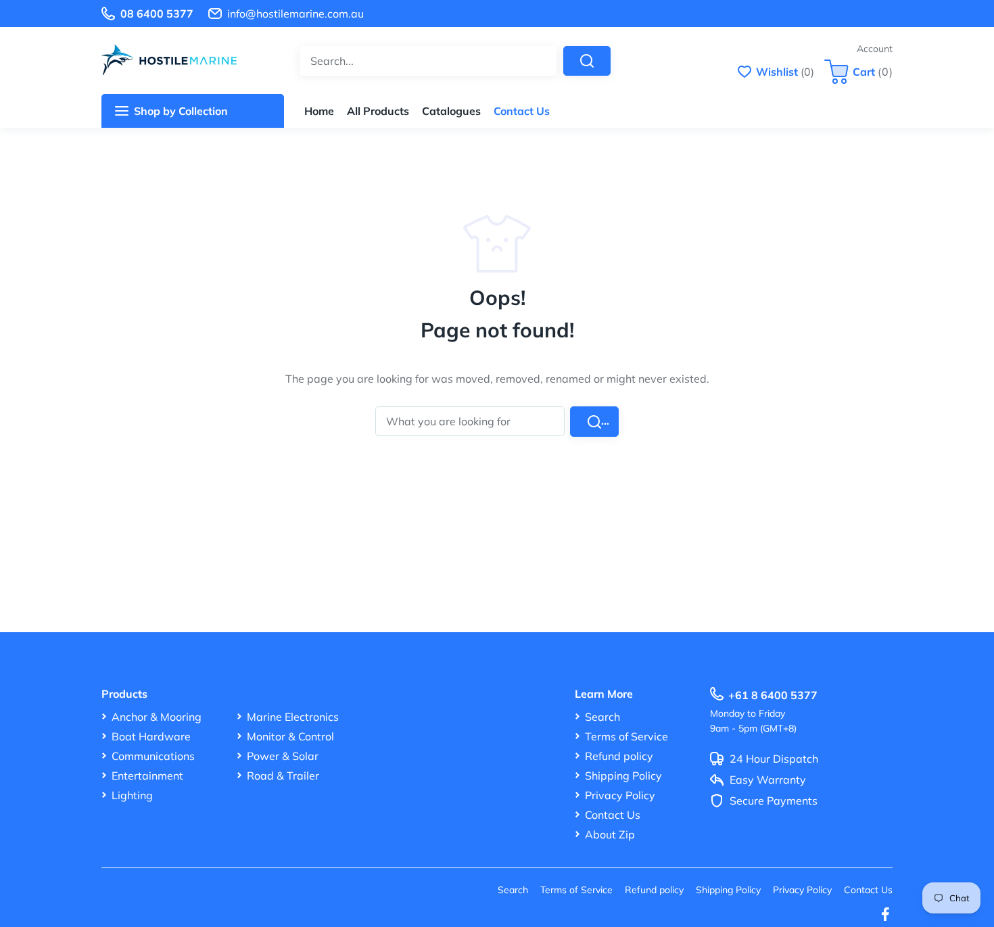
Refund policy (619, 756)
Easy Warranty (768, 780)
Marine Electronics (293, 716)
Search (602, 716)
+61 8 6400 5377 (773, 695)
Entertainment (147, 775)
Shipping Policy (623, 775)
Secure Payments (774, 801)
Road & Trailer (283, 775)
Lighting (132, 795)
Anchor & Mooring (157, 716)
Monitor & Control (290, 736)
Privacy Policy (620, 795)
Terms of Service (626, 736)
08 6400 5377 (156, 13)
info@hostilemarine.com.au (295, 13)
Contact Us (612, 815)
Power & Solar (282, 756)
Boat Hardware (151, 736)
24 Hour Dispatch (774, 759)
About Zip (610, 834)
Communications (153, 756)
